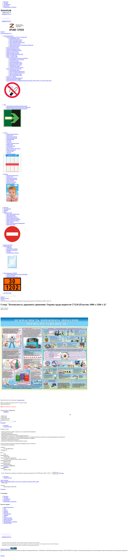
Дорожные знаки (8, 517)
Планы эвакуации (8, 519)
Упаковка (6, 515)
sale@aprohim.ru (6, 14)
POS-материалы (7, 520)
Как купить (6, 500)
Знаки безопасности (8, 507)
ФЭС (5, 508)
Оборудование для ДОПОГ (10, 521)
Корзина (3, 31)
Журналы (6, 512)
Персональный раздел (6, 33)
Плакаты (6, 511)
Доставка (6, 497)
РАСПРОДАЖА (8, 523)
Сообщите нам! (20, 400)
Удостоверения (7, 513)
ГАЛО (5, 516)
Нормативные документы (10, 501)
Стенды (5, 510)
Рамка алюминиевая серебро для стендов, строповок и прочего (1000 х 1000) (20, 481)
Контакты (6, 496)
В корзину (3, 489)
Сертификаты (7, 498)
